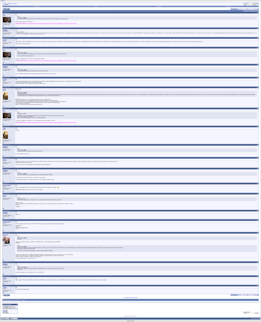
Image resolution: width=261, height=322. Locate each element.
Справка (95, 6)
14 (243, 9)
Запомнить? (256, 3)
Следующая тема (134, 297)
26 (250, 9)
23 (246, 9)
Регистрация (36, 6)
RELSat (5, 3)
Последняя (254, 9)
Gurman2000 (7, 185)
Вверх (259, 318)
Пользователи (159, 6)
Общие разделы (10, 3)
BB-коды (4, 310)
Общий (15, 3)
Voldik (4, 278)
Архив (256, 318)
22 (244, 9)
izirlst (4, 89)
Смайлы (4, 311)
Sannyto (5, 234)
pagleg (5, 40)
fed (4, 14)
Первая (239, 9)
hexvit (4, 195)
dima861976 (6, 222)
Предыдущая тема (127, 297)
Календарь (228, 6)
